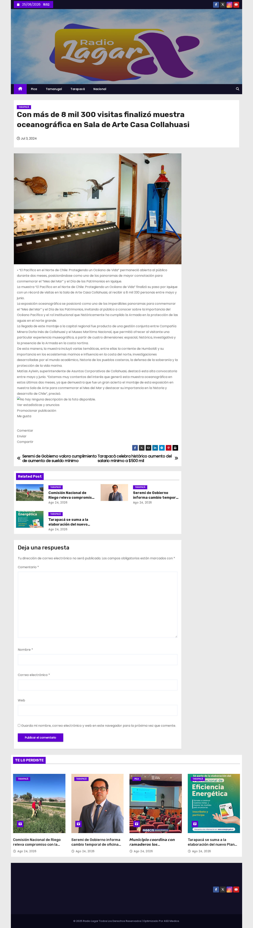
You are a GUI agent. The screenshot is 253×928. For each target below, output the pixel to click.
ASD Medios (171, 921)
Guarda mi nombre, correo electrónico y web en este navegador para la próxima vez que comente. (98, 725)
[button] (237, 89)
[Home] (20, 89)
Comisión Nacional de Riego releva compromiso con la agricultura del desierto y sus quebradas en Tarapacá (38, 847)
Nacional (99, 89)
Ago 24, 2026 (57, 502)
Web (21, 700)
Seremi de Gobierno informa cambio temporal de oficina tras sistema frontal (95, 844)
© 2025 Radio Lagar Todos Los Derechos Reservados (107, 921)
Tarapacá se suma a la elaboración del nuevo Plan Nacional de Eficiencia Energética (211, 847)
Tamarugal (54, 89)
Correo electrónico (34, 675)
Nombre (25, 649)
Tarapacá (78, 89)
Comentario (28, 567)
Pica (34, 89)
